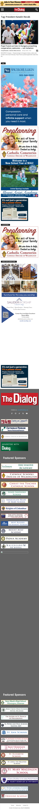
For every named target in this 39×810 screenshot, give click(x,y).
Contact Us (25, 805)
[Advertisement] (19, 344)
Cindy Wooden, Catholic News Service (11, 50)
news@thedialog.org (22, 410)
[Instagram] (16, 413)
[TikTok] (20, 413)
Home (2, 14)
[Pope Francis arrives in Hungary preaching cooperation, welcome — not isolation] (19, 32)
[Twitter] (23, 413)
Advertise (18, 805)
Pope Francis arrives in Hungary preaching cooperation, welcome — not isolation (19, 47)
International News (5, 43)
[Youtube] (27, 413)
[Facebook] (12, 413)
